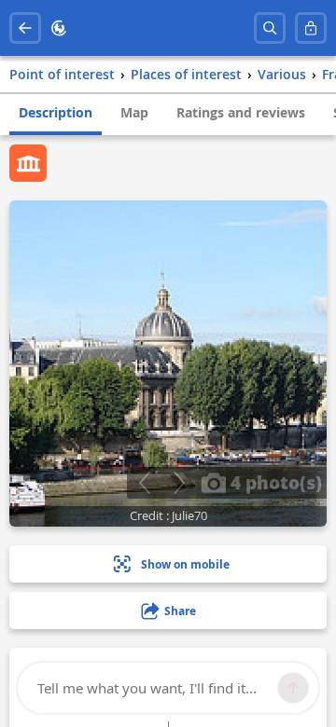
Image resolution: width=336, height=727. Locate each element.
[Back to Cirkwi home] (58, 28)
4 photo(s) (274, 482)
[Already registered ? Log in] (311, 28)
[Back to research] (25, 28)
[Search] (270, 28)
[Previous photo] (144, 483)
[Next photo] (178, 483)
